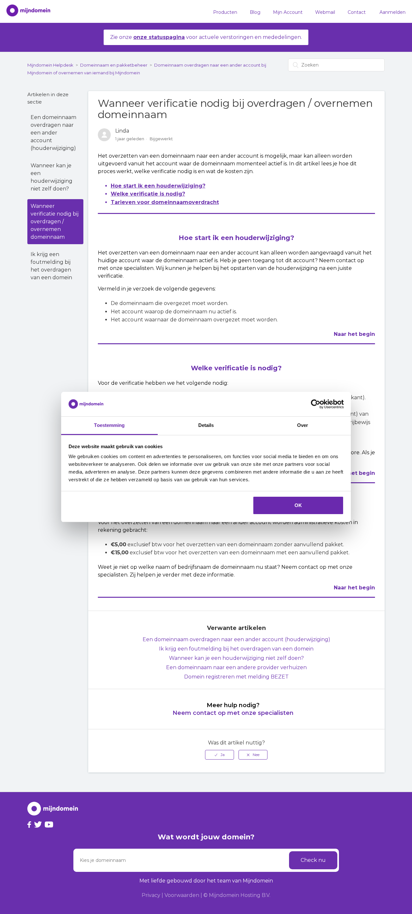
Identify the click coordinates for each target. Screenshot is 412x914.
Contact (357, 12)
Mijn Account (288, 12)
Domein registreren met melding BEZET (236, 677)
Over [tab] (302, 425)
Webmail (325, 12)
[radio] (219, 755)
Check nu (313, 860)
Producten (225, 12)
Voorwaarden (181, 895)
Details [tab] (206, 425)
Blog (255, 12)
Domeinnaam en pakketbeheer (113, 65)
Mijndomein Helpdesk (50, 65)
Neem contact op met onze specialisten (233, 712)
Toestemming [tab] (109, 425)
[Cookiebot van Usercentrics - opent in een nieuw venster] (315, 404)
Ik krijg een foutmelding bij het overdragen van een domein (51, 266)
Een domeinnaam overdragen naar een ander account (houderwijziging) (53, 132)
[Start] (25, 12)
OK (298, 505)
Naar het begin (354, 334)
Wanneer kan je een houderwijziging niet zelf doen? (51, 177)
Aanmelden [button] (392, 12)
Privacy (151, 895)
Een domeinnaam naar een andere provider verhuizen (236, 667)
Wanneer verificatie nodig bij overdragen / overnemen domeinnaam (55, 221)
